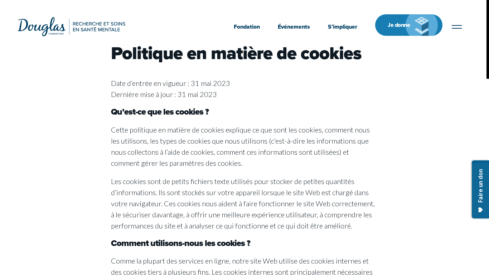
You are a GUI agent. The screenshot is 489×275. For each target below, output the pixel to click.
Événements (294, 27)
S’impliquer (342, 27)
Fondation (247, 27)
